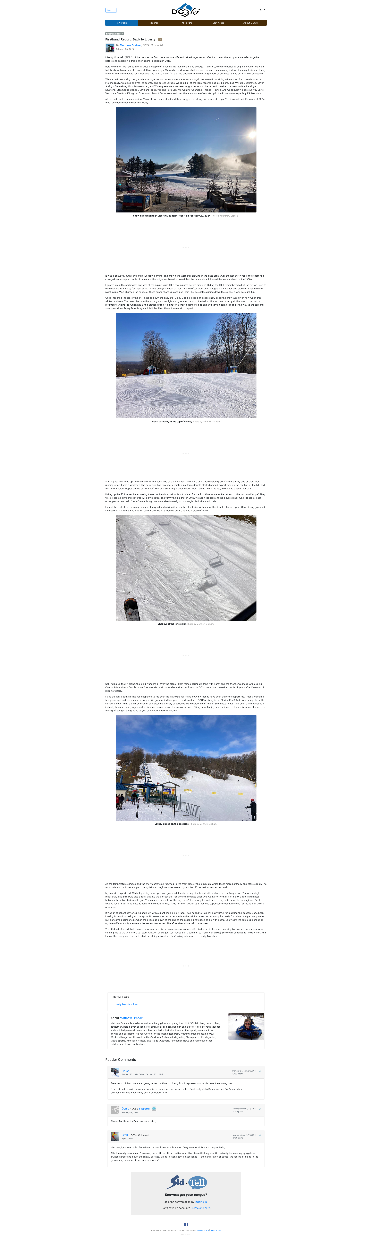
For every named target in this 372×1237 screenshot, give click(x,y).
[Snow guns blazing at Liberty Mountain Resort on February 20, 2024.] (186, 159)
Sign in (110, 10)
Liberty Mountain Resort (127, 1004)
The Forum (186, 22)
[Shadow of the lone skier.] (186, 567)
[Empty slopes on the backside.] (186, 767)
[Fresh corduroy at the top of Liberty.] (186, 365)
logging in (201, 1201)
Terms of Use (215, 1230)
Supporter (144, 1108)
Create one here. (201, 1207)
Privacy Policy (203, 1230)
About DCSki (250, 22)
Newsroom (121, 22)
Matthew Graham (132, 1018)
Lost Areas (218, 22)
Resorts (154, 22)
